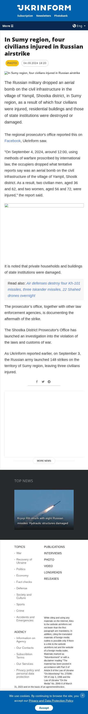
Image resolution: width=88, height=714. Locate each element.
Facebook (13, 141)
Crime (20, 610)
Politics (20, 569)
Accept (44, 707)
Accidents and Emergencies (25, 618)
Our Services (24, 663)
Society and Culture (24, 596)
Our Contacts (25, 647)
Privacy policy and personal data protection (28, 673)
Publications (54, 546)
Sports (20, 604)
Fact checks (24, 581)
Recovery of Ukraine (24, 561)
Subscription (25, 16)
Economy (22, 575)
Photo (49, 559)
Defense (21, 588)
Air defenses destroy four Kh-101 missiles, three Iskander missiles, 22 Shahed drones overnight (44, 289)
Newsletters (43, 16)
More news (44, 461)
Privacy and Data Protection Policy (51, 700)
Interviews (53, 553)
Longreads (53, 572)
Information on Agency (25, 639)
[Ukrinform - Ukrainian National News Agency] (44, 7)
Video (48, 566)
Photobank (61, 16)
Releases (51, 578)
